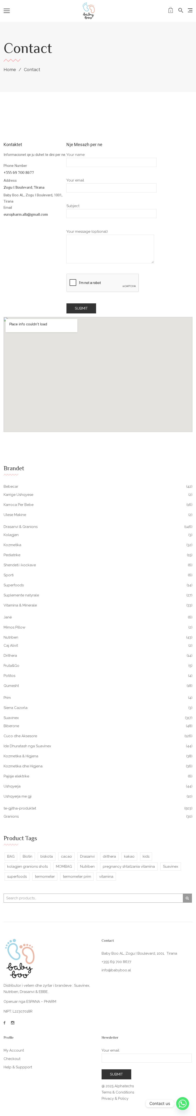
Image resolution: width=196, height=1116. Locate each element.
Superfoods (14, 585)
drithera (109, 856)
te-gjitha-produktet (20, 808)
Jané (8, 617)
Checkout (12, 1059)
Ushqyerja (12, 786)
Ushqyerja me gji (18, 796)
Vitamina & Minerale (20, 605)
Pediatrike (12, 555)
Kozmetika (12, 545)
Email (8, 207)
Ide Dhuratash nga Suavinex (27, 746)
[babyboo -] (89, 11)
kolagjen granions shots (27, 866)
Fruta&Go (11, 665)
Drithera (10, 655)
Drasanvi (87, 856)
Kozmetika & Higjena (21, 756)
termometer (45, 876)
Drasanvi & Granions (21, 527)
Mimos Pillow (14, 627)
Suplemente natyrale (21, 595)
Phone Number (16, 166)
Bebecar (11, 486)
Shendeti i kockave (20, 565)
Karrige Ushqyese (18, 495)
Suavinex (11, 718)
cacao (66, 856)
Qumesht (11, 686)
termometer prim (77, 876)
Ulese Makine (15, 515)
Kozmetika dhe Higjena (23, 766)
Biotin (27, 856)
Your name (75, 155)
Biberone (11, 726)
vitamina (106, 876)
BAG (11, 856)
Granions (11, 816)
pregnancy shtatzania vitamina (129, 866)
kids (146, 856)
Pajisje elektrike (16, 776)
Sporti (9, 575)
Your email (75, 180)
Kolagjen (11, 535)
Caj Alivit (11, 645)
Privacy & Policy (115, 1098)
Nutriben (11, 637)
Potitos (9, 676)
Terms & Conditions (118, 1092)
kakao (129, 856)
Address (10, 180)
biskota (46, 856)
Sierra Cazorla (15, 708)
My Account (14, 1050)
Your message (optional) (87, 231)
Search (187, 898)
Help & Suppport (18, 1067)
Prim (7, 698)
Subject (72, 206)
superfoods (17, 876)
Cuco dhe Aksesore (20, 736)
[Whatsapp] (182, 1103)
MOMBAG (64, 866)
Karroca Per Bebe (18, 505)
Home (10, 69)
